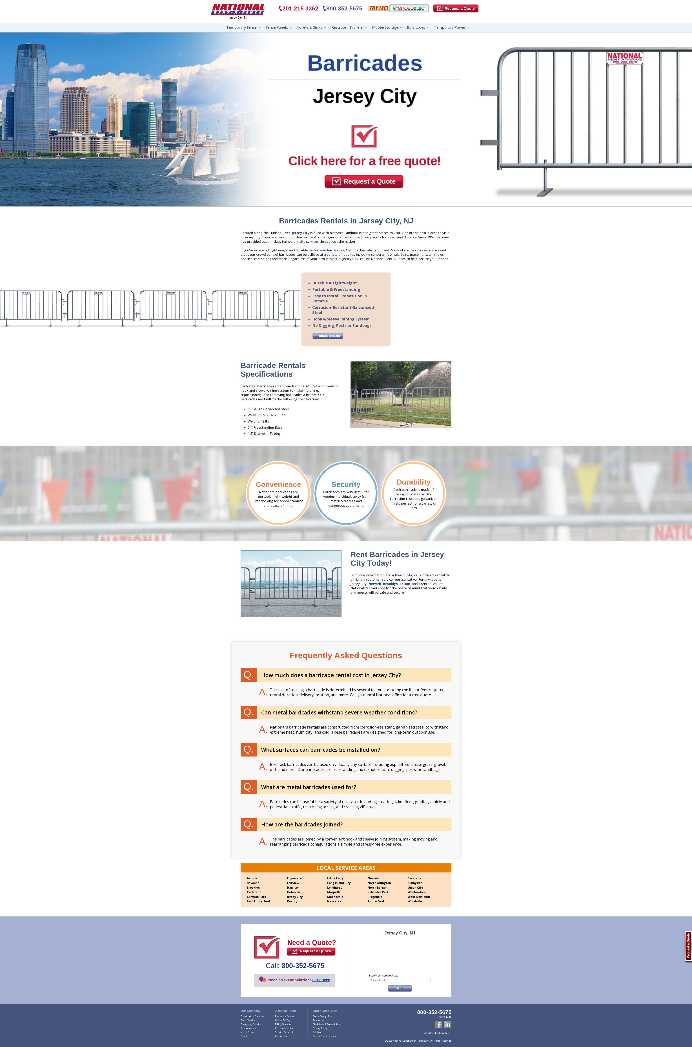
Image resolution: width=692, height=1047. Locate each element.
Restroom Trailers (347, 27)
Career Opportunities (324, 1036)
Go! (400, 988)
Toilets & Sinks (309, 27)
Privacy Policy (320, 1028)
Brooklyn (390, 584)
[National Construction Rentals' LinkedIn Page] (447, 1024)
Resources (318, 1020)
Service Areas (248, 1028)
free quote (403, 575)
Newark (374, 584)
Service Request (284, 1032)
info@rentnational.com (437, 1033)
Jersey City (300, 233)
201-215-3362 (300, 8)
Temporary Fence (241, 27)
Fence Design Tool (322, 1016)
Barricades (416, 27)
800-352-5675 (344, 8)
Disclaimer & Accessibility (326, 1024)
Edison (405, 584)
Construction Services (252, 1016)
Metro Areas (247, 1032)
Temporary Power (449, 27)
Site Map (317, 1032)
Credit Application (284, 1028)
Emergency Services (252, 1024)
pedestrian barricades (326, 250)
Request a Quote (315, 951)
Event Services (249, 1020)
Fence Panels (277, 27)
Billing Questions (284, 1024)
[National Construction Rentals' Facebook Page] (438, 1024)
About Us (245, 1036)
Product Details (328, 336)
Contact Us (281, 1036)
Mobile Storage (385, 27)
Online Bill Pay (283, 1020)
